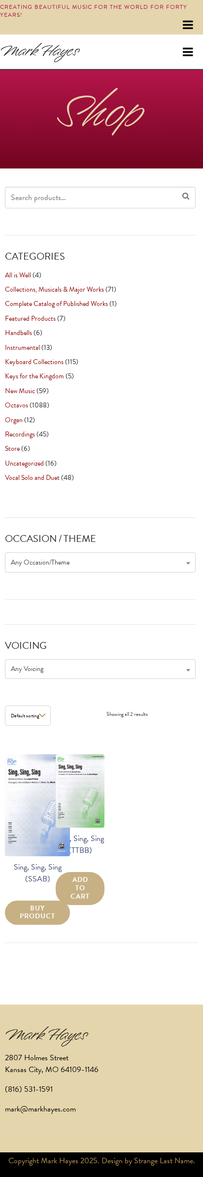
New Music (20, 391)
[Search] (186, 196)
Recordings (20, 434)
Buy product (37, 912)
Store (12, 448)
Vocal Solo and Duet (32, 477)
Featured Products (30, 318)
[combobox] (100, 562)
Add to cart (80, 888)
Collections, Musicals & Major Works (54, 289)
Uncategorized (24, 463)
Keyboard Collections (34, 362)
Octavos (16, 405)
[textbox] (100, 562)
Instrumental (22, 347)
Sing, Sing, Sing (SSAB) (38, 873)
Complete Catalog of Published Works (56, 304)
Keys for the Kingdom (34, 376)
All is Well (18, 275)
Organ (14, 420)
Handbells (18, 333)
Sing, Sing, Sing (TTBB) (80, 844)
